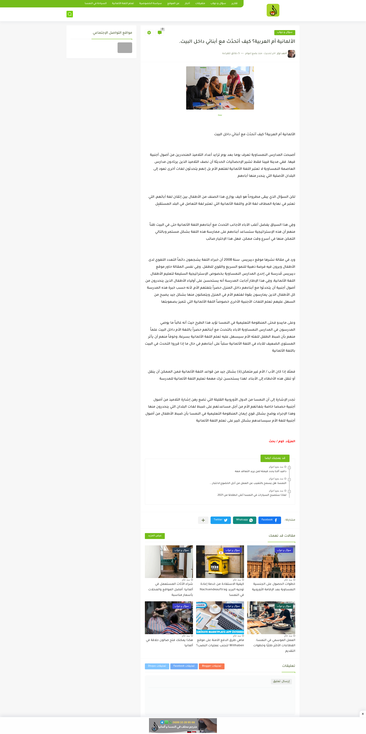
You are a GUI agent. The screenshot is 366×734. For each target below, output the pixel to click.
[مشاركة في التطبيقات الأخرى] (203, 520)
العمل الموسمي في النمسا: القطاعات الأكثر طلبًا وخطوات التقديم (274, 646)
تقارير (235, 3)
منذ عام (288, 579)
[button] (269, 520)
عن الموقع (173, 3)
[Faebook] (125, 47)
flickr (220, 115)
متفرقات (200, 3)
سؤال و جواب (218, 3)
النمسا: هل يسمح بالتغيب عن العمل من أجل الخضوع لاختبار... (248, 483)
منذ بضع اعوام (276, 466)
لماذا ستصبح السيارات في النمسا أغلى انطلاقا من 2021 (252, 495)
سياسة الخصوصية (150, 3)
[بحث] (70, 14)
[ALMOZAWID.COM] (273, 10)
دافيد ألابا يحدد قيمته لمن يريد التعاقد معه (260, 471)
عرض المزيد (155, 536)
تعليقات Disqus (157, 666)
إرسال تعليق (281, 681)
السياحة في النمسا (96, 3)
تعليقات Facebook (184, 666)
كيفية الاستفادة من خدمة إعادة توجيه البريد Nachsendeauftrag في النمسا (222, 590)
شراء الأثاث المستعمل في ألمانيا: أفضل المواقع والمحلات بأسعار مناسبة (170, 590)
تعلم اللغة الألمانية (123, 3)
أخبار (187, 3)
